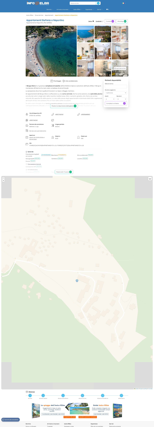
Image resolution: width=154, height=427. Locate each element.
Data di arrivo (109, 83)
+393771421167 (59, 114)
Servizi (99, 9)
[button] (77, 281)
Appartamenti (49, 15)
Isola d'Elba (77, 9)
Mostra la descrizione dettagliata (62, 106)
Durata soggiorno (110, 90)
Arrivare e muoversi (62, 9)
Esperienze (89, 9)
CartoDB (150, 388)
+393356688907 (85, 114)
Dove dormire (39, 15)
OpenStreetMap (143, 388)
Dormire (49, 9)
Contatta (108, 21)
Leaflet (136, 388)
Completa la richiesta (112, 103)
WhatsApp (120, 21)
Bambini (119, 96)
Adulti (106, 96)
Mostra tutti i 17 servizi (62, 172)
